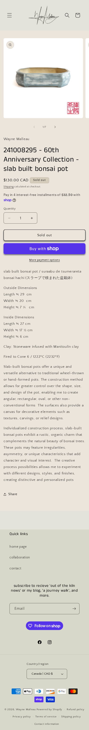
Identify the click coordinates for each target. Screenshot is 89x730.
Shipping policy (71, 716)
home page (18, 547)
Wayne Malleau (26, 709)
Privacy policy (22, 716)
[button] (9, 15)
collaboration (19, 557)
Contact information (46, 724)
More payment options (44, 260)
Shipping (9, 186)
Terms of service (46, 716)
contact (15, 568)
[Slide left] (34, 127)
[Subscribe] (74, 608)
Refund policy (75, 709)
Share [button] (12, 494)
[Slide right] (55, 127)
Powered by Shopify (49, 709)
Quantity (10, 208)
